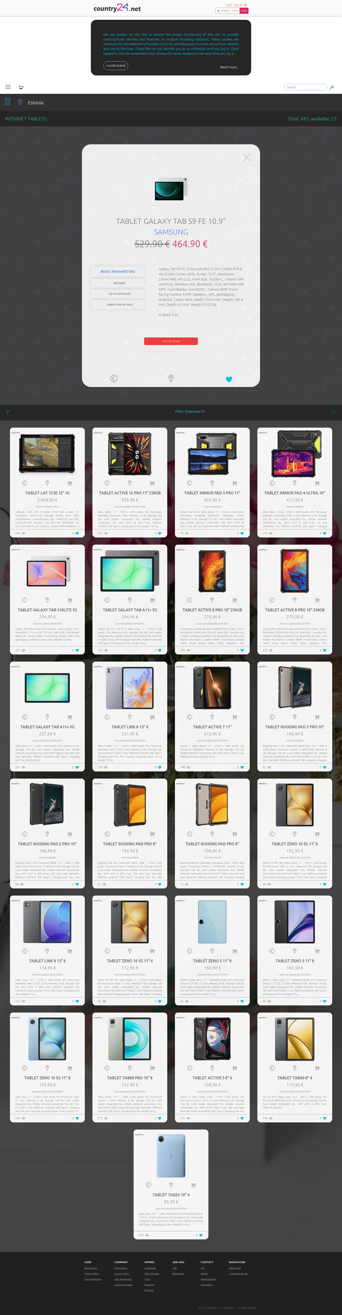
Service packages (124, 1284)
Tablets (244, 269)
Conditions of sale (238, 1273)
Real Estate (178, 1273)
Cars (175, 1268)
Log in (229, 4)
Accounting (207, 1284)
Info (203, 1268)
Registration (91, 1268)
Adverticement (208, 1279)
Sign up (238, 4)
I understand (115, 65)
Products (149, 1290)
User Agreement (93, 1279)
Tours (147, 1279)
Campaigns (150, 1268)
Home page (235, 1268)
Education (149, 1284)
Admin (204, 1273)
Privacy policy (92, 1273)
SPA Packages (151, 1273)
